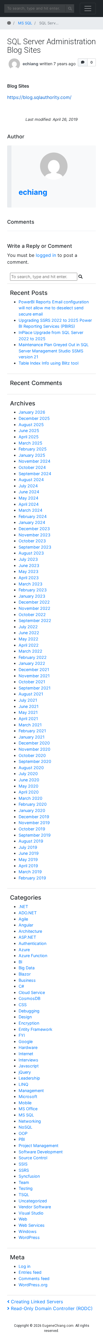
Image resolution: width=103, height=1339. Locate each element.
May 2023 (28, 571)
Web (23, 1219)
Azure (24, 949)
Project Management (38, 1145)
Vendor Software (35, 1206)
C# (21, 986)
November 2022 (34, 608)
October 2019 (32, 828)
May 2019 (28, 859)
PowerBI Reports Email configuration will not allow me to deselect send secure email (54, 307)
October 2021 (32, 681)
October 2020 (32, 755)
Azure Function (33, 955)
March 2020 (30, 798)
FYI (22, 1035)
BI (20, 961)
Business (27, 980)
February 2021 (32, 730)
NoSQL (25, 1127)
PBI (22, 1139)
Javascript (29, 1065)
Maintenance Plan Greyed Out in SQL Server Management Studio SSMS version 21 (54, 350)
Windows (28, 1231)
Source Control (33, 1157)
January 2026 (32, 412)
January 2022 (32, 663)
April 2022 (29, 645)
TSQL (24, 1194)
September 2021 (35, 688)
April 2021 (28, 718)
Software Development (41, 1151)
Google (26, 1041)
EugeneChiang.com (58, 1326)
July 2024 (28, 485)
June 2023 (29, 565)
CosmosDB (29, 998)
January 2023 (32, 596)
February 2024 (33, 516)
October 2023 (32, 540)
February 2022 (33, 657)
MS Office (28, 1108)
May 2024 (28, 498)
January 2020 (32, 810)
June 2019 (29, 853)
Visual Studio (31, 1213)
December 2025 (34, 418)
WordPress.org (33, 1284)
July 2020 (28, 773)
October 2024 (32, 467)
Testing (26, 1188)
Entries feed (30, 1272)
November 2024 (34, 461)
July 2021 (28, 700)
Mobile (25, 1102)
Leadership (29, 1078)
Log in (24, 1266)
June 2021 (29, 706)
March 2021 (30, 724)
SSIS (23, 1164)
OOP (23, 1133)
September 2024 (35, 473)
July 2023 (28, 559)
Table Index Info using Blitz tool (48, 363)
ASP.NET (27, 937)
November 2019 (34, 822)
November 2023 (34, 534)
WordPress (29, 1237)
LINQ (23, 1084)
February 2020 (33, 804)
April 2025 (29, 436)
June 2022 (29, 632)
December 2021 (34, 669)
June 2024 (29, 491)
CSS (23, 1004)
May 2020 (28, 786)
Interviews (28, 1059)
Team (24, 1182)
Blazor (25, 974)
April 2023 (29, 577)
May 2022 (28, 638)
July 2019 (28, 847)
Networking (30, 1121)
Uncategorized (33, 1200)
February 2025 (33, 449)
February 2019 (32, 877)
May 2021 (28, 712)
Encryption (29, 1023)
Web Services (32, 1225)
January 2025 (32, 455)
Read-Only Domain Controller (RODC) (52, 1308)
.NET (23, 906)
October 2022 (32, 614)
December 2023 (34, 528)
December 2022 (34, 602)
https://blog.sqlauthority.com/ (39, 97)
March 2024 (30, 510)
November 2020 (34, 749)
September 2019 (35, 835)
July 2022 (28, 626)
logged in (46, 255)
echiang (30, 63)
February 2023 (33, 589)
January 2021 (32, 737)
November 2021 (34, 675)
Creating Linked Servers (37, 1301)
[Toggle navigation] (88, 8)
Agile (23, 919)
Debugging (29, 1010)
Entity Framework (35, 1029)
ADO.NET (28, 912)
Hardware (28, 1047)
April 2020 (29, 792)
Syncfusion (29, 1176)
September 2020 (35, 761)
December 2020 (34, 743)
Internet (26, 1053)
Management (31, 1090)
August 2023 (31, 553)
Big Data (27, 967)
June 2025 (29, 430)
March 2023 (30, 583)
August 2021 (31, 693)
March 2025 (30, 443)
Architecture (30, 931)
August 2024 (31, 479)
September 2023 (35, 547)
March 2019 (30, 871)
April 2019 (28, 865)
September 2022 (35, 620)
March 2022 (30, 651)
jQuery (25, 1072)
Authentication (32, 943)
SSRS (24, 1170)
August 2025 (31, 424)
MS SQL (26, 1114)
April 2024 (29, 504)
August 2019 (31, 841)
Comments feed (34, 1278)
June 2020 (29, 779)
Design (25, 1016)
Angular (26, 925)
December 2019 (34, 816)
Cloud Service (32, 992)
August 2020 (31, 767)
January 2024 (32, 522)
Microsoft (28, 1096)
